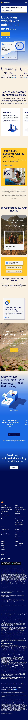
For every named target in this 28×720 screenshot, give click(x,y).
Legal (2, 554)
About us (3, 543)
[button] (26, 2)
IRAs (2, 513)
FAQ (16, 534)
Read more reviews (14, 434)
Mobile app (17, 513)
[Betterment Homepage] (5, 2)
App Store (20, 440)
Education (17, 529)
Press (2, 547)
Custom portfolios (19, 524)
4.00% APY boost (19, 543)
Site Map (2, 687)
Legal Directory (3, 689)
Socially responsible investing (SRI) (19, 521)
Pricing (16, 538)
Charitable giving (19, 518)
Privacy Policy (13, 687)
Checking (3, 517)
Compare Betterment (20, 531)
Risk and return (18, 536)
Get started (5, 34)
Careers (3, 549)
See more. (13, 77)
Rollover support (5, 533)
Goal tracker (18, 515)
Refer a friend (18, 545)
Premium (3, 531)
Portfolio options (19, 507)
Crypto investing (5, 515)
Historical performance (20, 509)
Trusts (2, 518)
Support (17, 533)
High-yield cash (4, 511)
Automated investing (6, 507)
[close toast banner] (25, 9)
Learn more (7, 10)
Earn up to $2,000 (5, 37)
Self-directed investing (6, 509)
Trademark (19, 687)
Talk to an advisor (5, 529)
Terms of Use (7, 687)
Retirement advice (5, 534)
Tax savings (17, 511)
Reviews (3, 545)
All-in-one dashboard (20, 517)
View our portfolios (7, 165)
